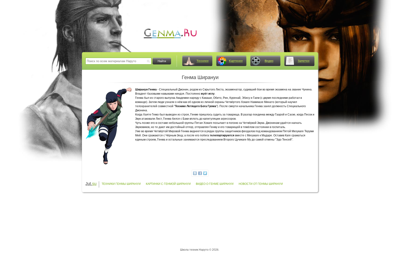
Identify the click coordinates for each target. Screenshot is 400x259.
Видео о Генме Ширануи (215, 183)
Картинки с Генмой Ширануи (168, 183)
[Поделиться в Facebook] (200, 173)
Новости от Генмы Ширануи (261, 183)
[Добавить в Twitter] (205, 173)
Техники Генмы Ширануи (121, 183)
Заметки (299, 61)
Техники (197, 61)
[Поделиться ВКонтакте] (195, 173)
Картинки (231, 61)
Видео (265, 61)
